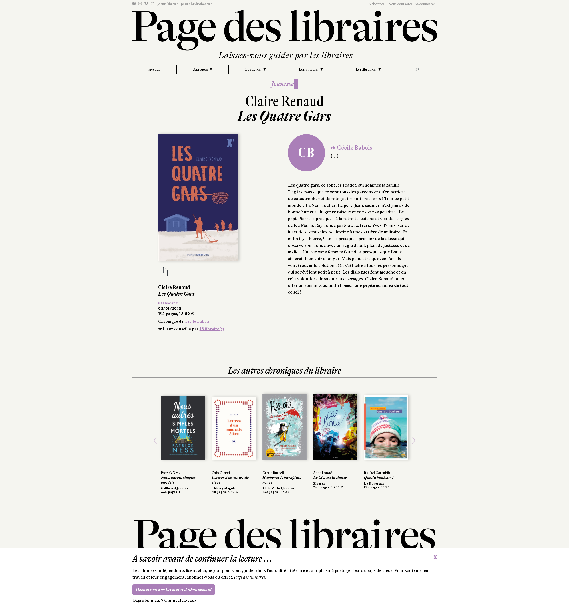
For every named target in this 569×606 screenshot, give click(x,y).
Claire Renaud (284, 101)
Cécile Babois (197, 321)
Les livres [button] (253, 69)
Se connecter (425, 4)
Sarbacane (168, 303)
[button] (155, 440)
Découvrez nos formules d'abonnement (174, 590)
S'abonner (376, 4)
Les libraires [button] (366, 69)
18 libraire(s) (212, 329)
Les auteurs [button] (309, 69)
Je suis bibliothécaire (196, 4)
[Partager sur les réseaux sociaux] (163, 273)
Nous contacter (400, 4)
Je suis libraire (167, 4)
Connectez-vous (180, 600)
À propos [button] (200, 69)
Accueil (154, 69)
